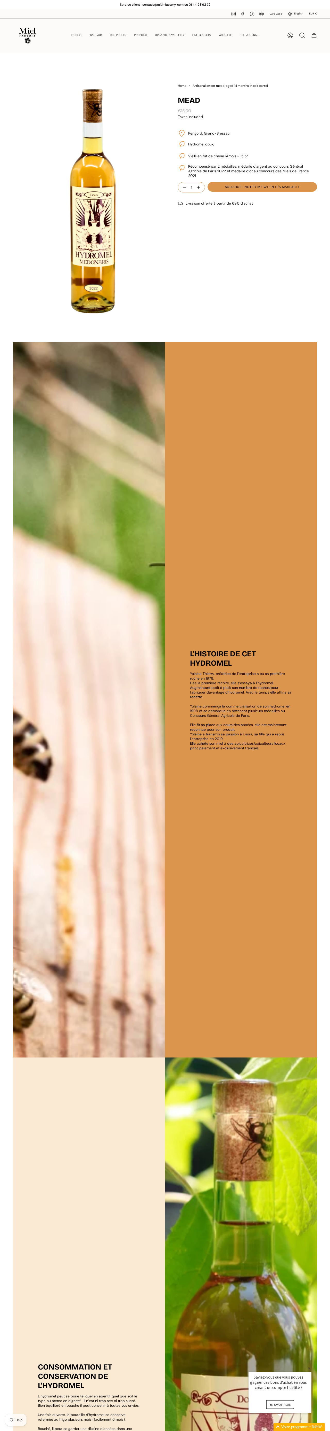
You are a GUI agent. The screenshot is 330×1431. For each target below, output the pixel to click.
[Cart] (314, 35)
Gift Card (276, 13)
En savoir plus (280, 1404)
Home (182, 86)
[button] (77, 35)
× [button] (309, 1368)
